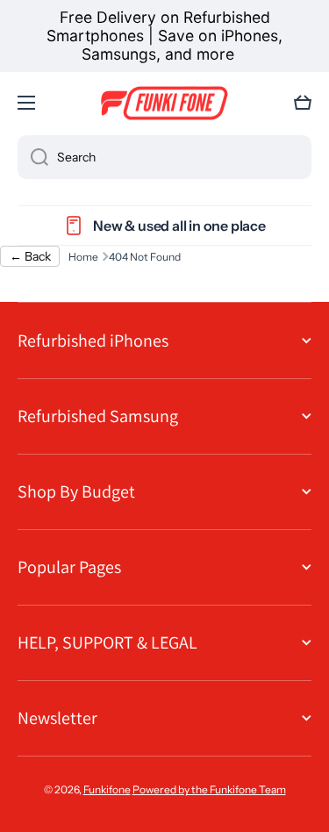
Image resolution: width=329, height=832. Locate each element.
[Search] (33, 157)
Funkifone (107, 789)
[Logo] (165, 103)
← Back (30, 256)
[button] (302, 102)
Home (83, 256)
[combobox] (164, 157)
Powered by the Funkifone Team (209, 789)
